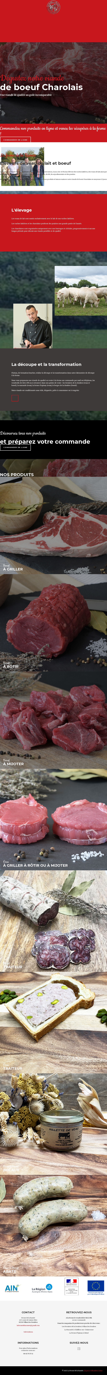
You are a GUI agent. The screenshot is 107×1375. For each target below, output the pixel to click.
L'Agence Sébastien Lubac (93, 1371)
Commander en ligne (15, 140)
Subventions (28, 1332)
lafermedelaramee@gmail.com (28, 1325)
